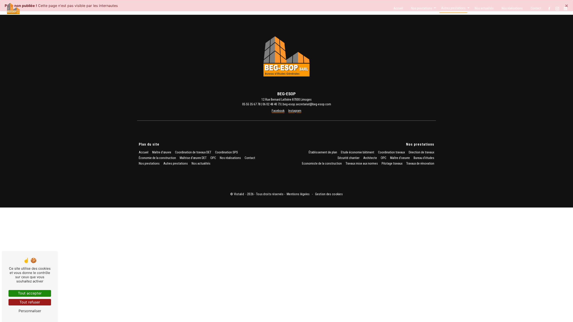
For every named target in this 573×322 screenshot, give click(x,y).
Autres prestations (453, 8)
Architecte (370, 158)
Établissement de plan (323, 152)
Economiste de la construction (322, 163)
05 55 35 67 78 (251, 104)
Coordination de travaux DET (193, 152)
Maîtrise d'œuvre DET (193, 158)
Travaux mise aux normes (362, 163)
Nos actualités (484, 8)
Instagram (294, 111)
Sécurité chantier (348, 158)
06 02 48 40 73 (272, 104)
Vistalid (239, 194)
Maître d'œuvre (161, 152)
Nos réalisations (512, 8)
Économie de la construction (157, 158)
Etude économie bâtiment (357, 152)
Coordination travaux (391, 152)
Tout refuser (29, 302)
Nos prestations (421, 8)
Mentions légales (298, 194)
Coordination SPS (226, 152)
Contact (536, 8)
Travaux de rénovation (420, 163)
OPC (213, 158)
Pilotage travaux (392, 163)
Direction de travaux (421, 152)
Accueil (398, 8)
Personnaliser (30, 311)
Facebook (278, 111)
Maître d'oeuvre (400, 158)
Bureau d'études (424, 158)
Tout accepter (30, 293)
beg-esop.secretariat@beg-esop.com (307, 104)
